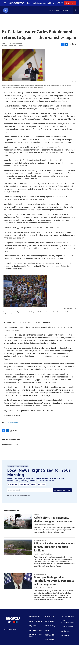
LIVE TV (60, 3)
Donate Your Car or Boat (35, 635)
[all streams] (76, 10)
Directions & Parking (67, 626)
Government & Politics (40, 540)
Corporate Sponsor (35, 630)
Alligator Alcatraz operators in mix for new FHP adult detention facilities (54, 546)
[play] (5, 10)
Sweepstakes (49, 616)
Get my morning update (62, 490)
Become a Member (35, 621)
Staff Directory (50, 626)
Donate (70, 3)
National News (13, 422)
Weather (36, 514)
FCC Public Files (50, 635)
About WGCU (49, 621)
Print (74, 44)
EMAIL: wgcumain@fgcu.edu (68, 621)
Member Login (65, 631)
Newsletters (65, 636)
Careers (47, 630)
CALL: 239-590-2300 (67, 616)
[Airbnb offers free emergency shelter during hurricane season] (18, 521)
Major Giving (33, 626)
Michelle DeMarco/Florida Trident (43, 554)
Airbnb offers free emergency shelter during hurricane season (53, 519)
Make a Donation (34, 616)
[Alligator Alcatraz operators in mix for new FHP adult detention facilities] (18, 547)
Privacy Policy (49, 639)
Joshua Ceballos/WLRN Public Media (44, 525)
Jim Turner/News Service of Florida (43, 588)
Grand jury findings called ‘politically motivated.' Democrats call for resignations (54, 580)
